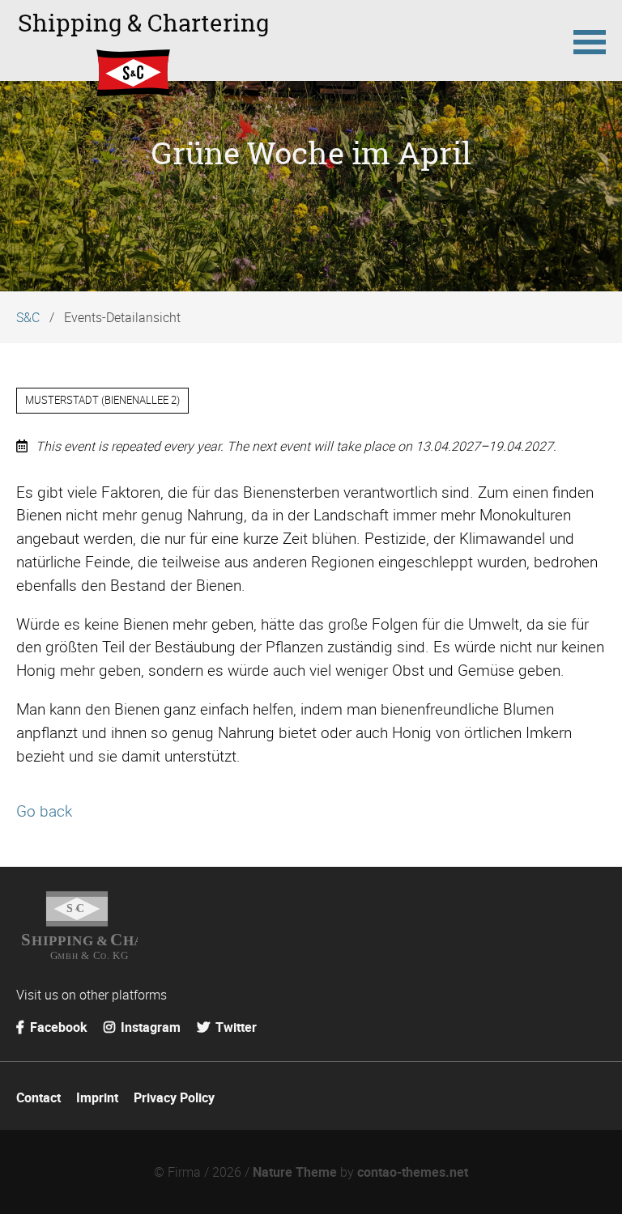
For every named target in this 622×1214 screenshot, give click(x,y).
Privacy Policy (174, 1097)
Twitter (234, 1027)
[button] (589, 40)
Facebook (57, 1027)
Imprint (97, 1097)
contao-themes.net (412, 1172)
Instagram (149, 1027)
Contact (38, 1097)
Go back (44, 810)
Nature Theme (295, 1172)
